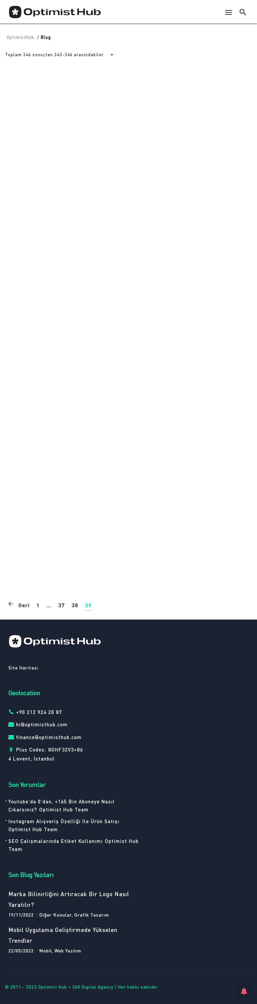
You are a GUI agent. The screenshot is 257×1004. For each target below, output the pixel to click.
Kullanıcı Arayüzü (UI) (161, 544)
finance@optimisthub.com (49, 737)
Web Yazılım (48, 408)
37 (61, 604)
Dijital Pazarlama (194, 282)
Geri (24, 604)
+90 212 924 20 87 (39, 712)
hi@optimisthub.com (42, 724)
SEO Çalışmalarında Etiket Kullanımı (55, 841)
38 (75, 604)
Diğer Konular (155, 282)
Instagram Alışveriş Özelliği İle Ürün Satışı (63, 821)
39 (88, 604)
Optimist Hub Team (64, 809)
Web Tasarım (50, 156)
